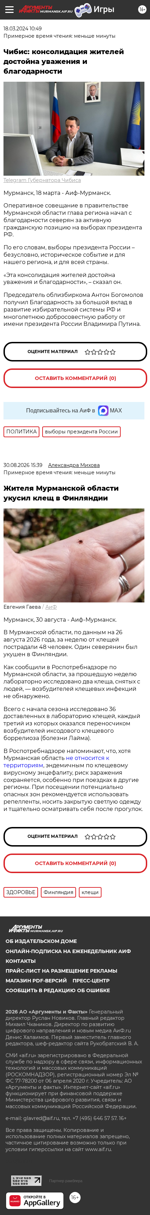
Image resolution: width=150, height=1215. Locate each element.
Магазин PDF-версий (36, 981)
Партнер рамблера (65, 1181)
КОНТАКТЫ (21, 961)
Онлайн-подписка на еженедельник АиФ (68, 951)
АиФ (51, 607)
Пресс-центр (91, 981)
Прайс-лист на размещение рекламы (61, 971)
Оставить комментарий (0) (75, 378)
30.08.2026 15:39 (23, 465)
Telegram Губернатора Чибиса (42, 180)
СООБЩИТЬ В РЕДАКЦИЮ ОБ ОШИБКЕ (58, 990)
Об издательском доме (41, 941)
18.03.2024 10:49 (22, 28)
